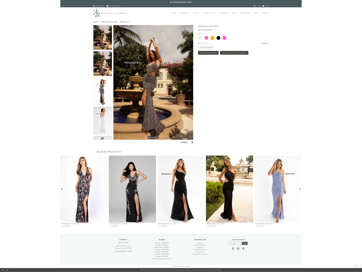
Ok (7, 270)
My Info (200, 243)
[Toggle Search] (254, 5)
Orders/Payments (200, 245)
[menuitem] (98, 5)
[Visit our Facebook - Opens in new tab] (233, 248)
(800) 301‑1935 (123, 243)
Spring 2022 (124, 22)
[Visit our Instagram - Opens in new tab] (238, 248)
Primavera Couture (108, 22)
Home (95, 22)
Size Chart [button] (265, 43)
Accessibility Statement (200, 254)
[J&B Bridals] (109, 13)
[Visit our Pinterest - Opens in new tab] (243, 248)
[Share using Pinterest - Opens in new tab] (192, 142)
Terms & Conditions (200, 250)
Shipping (200, 247)
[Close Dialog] (3, 270)
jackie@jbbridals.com (123, 251)
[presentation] (83, 189)
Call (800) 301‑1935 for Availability (234, 53)
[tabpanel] (102, 38)
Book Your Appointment (208, 53)
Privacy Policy (200, 252)
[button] (259, 5)
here (220, 270)
